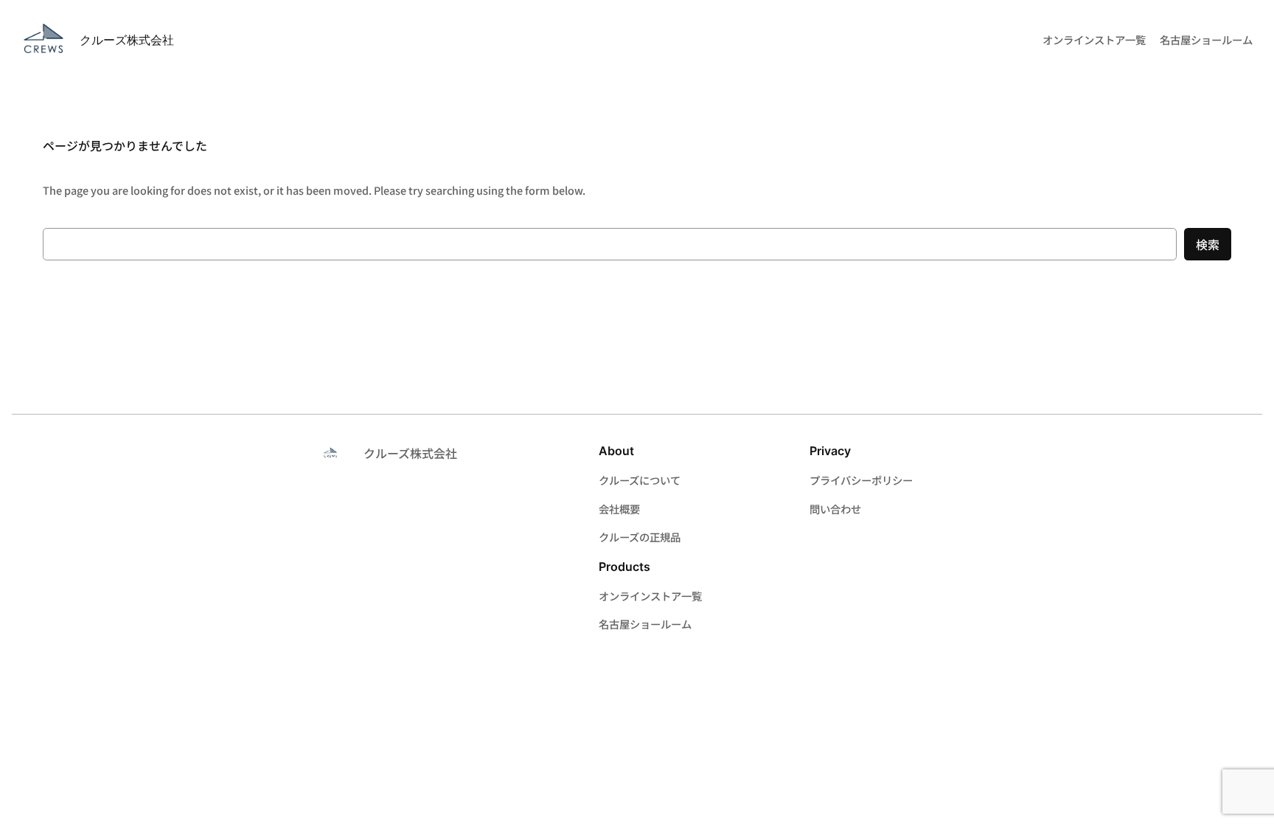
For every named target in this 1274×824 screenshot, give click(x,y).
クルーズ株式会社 (127, 39)
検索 (1207, 244)
